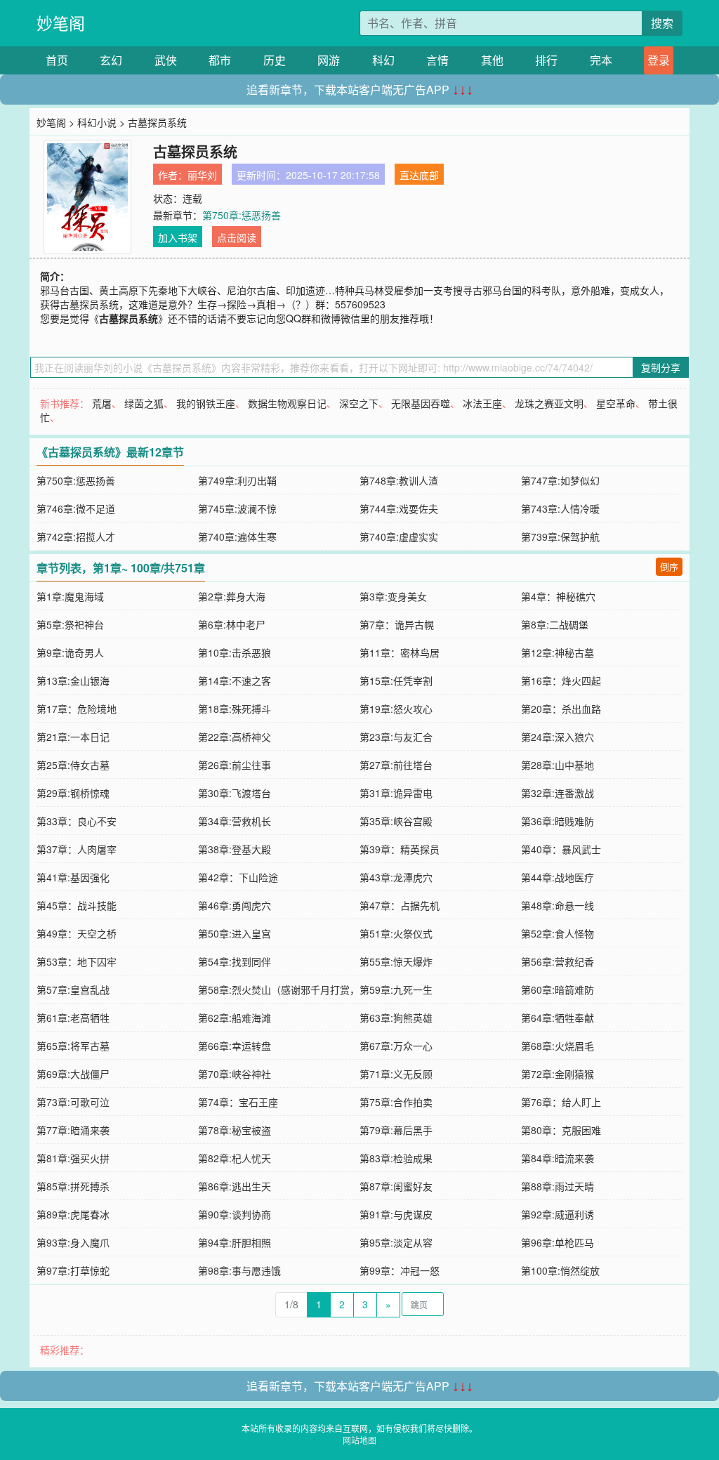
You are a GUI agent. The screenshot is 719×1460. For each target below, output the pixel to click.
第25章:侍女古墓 (73, 765)
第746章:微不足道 (76, 508)
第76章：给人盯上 (561, 1102)
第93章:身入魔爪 (73, 1242)
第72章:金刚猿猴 (557, 1074)
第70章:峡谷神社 (234, 1074)
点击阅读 (236, 237)
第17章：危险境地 (77, 709)
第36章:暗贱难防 (557, 821)
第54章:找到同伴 (234, 961)
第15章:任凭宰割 (396, 680)
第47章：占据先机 (400, 905)
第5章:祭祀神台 (70, 624)
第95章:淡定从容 (396, 1242)
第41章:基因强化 (73, 877)
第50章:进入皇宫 (234, 933)
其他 (492, 60)
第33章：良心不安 (77, 821)
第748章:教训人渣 (399, 480)
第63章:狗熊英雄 (396, 1018)
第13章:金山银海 (73, 680)
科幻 (383, 60)
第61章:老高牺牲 (73, 1018)
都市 (220, 60)
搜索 (662, 23)
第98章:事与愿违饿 (239, 1270)
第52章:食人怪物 (557, 933)
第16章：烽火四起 (561, 680)
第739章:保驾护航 (560, 537)
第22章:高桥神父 (234, 737)
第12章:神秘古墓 (557, 652)
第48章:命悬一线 (557, 905)
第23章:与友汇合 (396, 737)
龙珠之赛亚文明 (549, 403)
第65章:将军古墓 (73, 1046)
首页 (57, 60)
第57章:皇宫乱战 (73, 989)
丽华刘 (202, 175)
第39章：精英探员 (400, 849)
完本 (601, 60)
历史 (274, 60)
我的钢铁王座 (205, 403)
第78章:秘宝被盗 (234, 1130)
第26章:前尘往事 (234, 765)
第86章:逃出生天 (234, 1186)
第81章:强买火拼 (73, 1158)
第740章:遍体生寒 (237, 537)
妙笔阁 (61, 22)
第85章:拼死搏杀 (73, 1186)
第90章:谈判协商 (234, 1214)
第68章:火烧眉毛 (557, 1046)
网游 (328, 60)
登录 (658, 60)
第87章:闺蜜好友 (396, 1186)
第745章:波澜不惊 (237, 508)
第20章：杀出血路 (561, 709)
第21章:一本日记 (73, 737)
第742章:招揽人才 (76, 537)
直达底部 (419, 175)
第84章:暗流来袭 (557, 1158)
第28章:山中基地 (557, 765)
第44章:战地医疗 (557, 877)
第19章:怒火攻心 (396, 709)
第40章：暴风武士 (561, 849)
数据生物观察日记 (287, 403)
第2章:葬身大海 (231, 596)
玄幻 (111, 60)
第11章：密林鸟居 (400, 652)
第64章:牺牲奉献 (557, 1018)
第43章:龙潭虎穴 (396, 877)
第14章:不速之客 (234, 680)
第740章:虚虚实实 (399, 537)
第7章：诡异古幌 (397, 624)
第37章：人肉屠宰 (77, 849)
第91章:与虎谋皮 (396, 1214)
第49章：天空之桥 (77, 933)
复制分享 (660, 367)
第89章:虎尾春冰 (73, 1214)
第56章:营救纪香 (557, 961)
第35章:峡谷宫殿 (396, 821)
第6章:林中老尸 (231, 624)
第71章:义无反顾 (396, 1074)
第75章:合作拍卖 (396, 1102)
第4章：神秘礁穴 (558, 596)
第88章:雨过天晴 (557, 1186)
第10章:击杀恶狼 (234, 652)
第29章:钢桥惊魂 (73, 793)
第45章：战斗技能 (77, 905)
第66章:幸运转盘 (234, 1046)
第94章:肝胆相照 (234, 1242)
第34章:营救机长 (234, 821)
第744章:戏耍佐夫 (399, 508)
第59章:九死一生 (396, 989)
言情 (437, 60)
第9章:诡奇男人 (70, 652)
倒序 (669, 566)
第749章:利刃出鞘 (237, 480)
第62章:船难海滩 (234, 1018)
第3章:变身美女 (393, 596)
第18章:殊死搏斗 (234, 709)
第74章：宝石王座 (238, 1102)
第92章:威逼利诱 (557, 1214)
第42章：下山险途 (238, 877)
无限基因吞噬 (420, 403)
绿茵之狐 (144, 403)
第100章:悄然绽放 (560, 1270)
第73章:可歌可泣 (73, 1102)
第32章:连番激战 (557, 793)
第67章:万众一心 (396, 1046)
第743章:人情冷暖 (560, 508)
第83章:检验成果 (396, 1158)
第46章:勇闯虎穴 (234, 905)
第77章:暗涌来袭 (73, 1130)
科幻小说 (97, 122)
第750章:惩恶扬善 (241, 215)
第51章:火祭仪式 (396, 933)
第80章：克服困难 (561, 1130)
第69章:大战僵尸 (73, 1074)
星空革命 (615, 403)
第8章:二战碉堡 (554, 624)
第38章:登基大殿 (234, 849)
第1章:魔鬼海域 (70, 596)
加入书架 (177, 237)
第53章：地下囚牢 (77, 961)
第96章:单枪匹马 (557, 1242)
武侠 (165, 60)
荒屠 (102, 403)
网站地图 (359, 1440)
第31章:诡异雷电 (396, 793)
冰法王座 (482, 403)
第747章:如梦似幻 (560, 480)
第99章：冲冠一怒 (400, 1270)
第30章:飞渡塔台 (234, 793)
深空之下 (358, 403)
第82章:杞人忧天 (234, 1158)
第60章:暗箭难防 (557, 989)
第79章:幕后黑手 (396, 1130)
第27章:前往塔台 (396, 765)
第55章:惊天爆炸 (396, 961)
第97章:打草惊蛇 (73, 1270)
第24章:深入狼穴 (557, 737)
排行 (546, 60)
